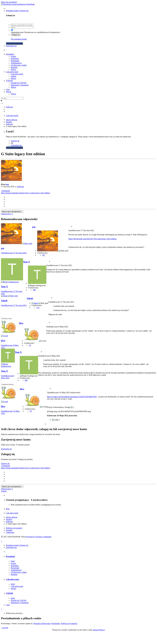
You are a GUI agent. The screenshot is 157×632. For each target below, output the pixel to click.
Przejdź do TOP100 (18, 83)
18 (30, 345)
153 (37, 307)
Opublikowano (14, 253)
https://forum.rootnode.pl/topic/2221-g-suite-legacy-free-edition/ (25, 193)
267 (43, 255)
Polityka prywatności (14, 528)
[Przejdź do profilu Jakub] (4, 296)
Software (20, 186)
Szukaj (13, 76)
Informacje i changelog (20, 85)
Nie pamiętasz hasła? (19, 39)
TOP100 (9, 81)
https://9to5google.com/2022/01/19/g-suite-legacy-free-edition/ (92, 239)
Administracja (16, 63)
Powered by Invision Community (39, 537)
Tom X (26, 262)
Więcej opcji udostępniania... (12, 211)
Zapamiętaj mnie (17, 32)
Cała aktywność (12, 72)
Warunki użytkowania (41, 623)
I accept (4, 628)
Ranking (14, 67)
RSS (7, 509)
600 (34, 290)
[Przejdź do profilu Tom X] (12, 280)
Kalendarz (15, 58)
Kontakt (9, 530)
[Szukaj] (2, 103)
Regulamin (15, 61)
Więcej (13, 70)
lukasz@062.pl (99, 630)
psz (7, 184)
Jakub (30, 298)
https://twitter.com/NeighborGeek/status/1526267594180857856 (72, 397)
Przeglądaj (10, 54)
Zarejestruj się (11, 46)
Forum (13, 56)
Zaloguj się (16, 35)
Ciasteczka (10, 532)
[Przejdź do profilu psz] (11, 180)
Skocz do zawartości (9, 2)
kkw (21, 323)
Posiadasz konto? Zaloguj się (17, 11)
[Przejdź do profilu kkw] (8, 333)
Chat (8, 89)
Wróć (13, 561)
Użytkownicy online (19, 65)
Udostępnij (5, 191)
